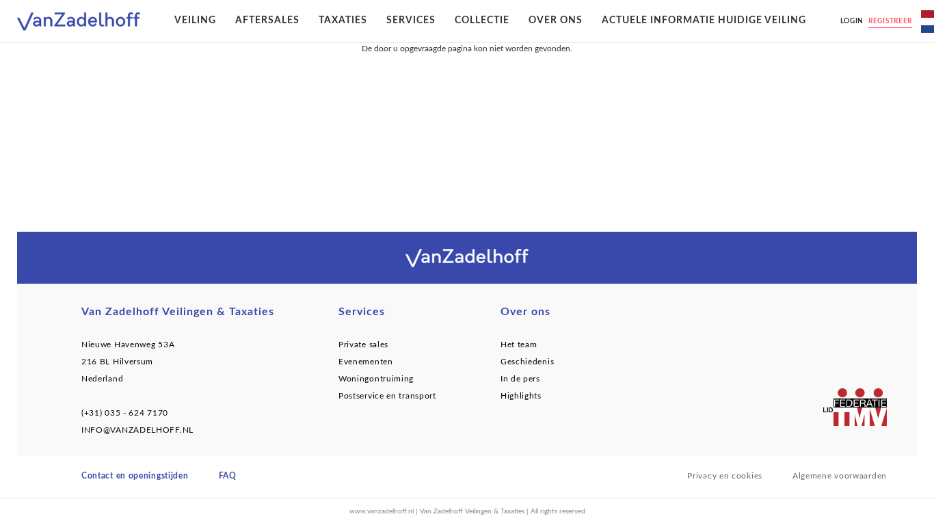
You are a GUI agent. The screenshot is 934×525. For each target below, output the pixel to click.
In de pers (520, 379)
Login (852, 21)
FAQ (228, 476)
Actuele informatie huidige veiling (704, 20)
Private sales (363, 344)
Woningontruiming (376, 379)
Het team (519, 344)
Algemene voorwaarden (839, 476)
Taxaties (343, 20)
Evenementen (365, 362)
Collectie (482, 20)
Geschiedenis (527, 362)
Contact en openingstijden (135, 476)
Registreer (890, 21)
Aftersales (267, 20)
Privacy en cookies (724, 476)
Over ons (556, 20)
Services (411, 20)
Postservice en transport (387, 396)
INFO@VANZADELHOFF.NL (137, 430)
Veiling (195, 20)
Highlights (521, 396)
